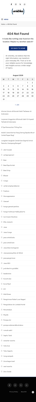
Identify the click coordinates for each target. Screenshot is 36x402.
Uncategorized (9, 361)
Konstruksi (7, 279)
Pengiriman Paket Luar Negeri (14, 299)
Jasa (5, 227)
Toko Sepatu (8, 351)
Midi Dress (7, 294)
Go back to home (18, 48)
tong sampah (8, 356)
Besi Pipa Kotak (9, 165)
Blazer (5, 176)
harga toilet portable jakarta (14, 212)
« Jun (17, 105)
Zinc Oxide (7, 372)
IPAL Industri (8, 222)
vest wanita (7, 366)
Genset (6, 201)
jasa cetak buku (9, 237)
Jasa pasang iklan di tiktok (13, 253)
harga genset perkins (11, 207)
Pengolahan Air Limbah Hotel (14, 304)
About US (23, 391)
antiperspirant (8, 155)
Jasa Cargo (7, 232)
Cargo (5, 181)
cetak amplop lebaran (11, 186)
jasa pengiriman (9, 258)
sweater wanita (9, 341)
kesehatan (7, 274)
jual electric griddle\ (10, 268)
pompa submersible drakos (13, 325)
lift (4, 289)
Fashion (6, 191)
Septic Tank (7, 335)
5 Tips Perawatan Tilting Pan (11, 127)
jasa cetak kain (8, 243)
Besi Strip (6, 170)
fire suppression (9, 196)
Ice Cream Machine (10, 217)
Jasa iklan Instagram (11, 248)
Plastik (5, 315)
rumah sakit (7, 330)
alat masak (7, 150)
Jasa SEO (6, 263)
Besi (4, 160)
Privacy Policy (14, 391)
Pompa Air (7, 320)
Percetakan (7, 310)
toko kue (6, 346)
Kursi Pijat (7, 284)
